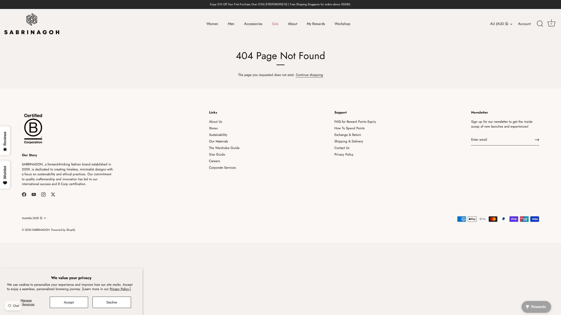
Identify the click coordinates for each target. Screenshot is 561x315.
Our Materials (218, 141)
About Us (215, 121)
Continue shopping (309, 74)
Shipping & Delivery (348, 141)
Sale (275, 23)
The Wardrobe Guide (224, 147)
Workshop (342, 23)
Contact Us (341, 147)
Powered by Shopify (63, 230)
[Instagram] (43, 194)
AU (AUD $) (499, 24)
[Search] (540, 24)
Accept (69, 302)
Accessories (253, 23)
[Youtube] (34, 194)
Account (524, 23)
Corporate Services (222, 167)
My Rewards (316, 23)
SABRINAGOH (41, 230)
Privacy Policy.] (120, 289)
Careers (214, 161)
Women (212, 23)
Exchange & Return (347, 134)
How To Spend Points (349, 128)
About (292, 23)
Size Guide (217, 154)
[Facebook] (24, 194)
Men (231, 23)
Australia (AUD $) (32, 218)
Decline (112, 302)
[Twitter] (53, 194)
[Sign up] (537, 140)
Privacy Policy (343, 154)
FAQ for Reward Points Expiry (355, 121)
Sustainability (218, 134)
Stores (213, 128)
